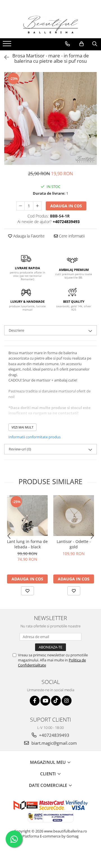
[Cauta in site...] (94, 44)
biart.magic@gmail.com (53, 743)
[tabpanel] (50, 118)
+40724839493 (53, 735)
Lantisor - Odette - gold (74, 544)
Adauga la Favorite (28, 236)
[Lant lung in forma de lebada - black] (27, 515)
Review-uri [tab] (20, 449)
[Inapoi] (4, 57)
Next (92, 124)
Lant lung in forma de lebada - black (27, 544)
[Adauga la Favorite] (27, 590)
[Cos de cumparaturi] (81, 44)
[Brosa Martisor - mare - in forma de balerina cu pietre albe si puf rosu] (50, 118)
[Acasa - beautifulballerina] (50, 24)
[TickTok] (56, 701)
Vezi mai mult (22, 427)
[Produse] (8, 45)
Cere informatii (71, 236)
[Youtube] (45, 701)
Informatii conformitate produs (34, 436)
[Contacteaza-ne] (67, 44)
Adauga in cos (66, 205)
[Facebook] (35, 701)
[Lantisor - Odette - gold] (73, 515)
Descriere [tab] (16, 330)
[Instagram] (67, 701)
